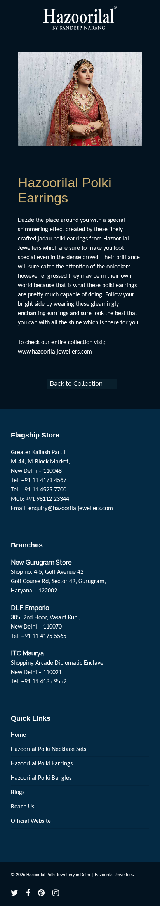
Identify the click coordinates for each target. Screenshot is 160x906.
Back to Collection (76, 383)
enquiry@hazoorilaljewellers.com (70, 508)
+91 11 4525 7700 (43, 490)
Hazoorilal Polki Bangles (41, 778)
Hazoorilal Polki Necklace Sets (48, 749)
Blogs (17, 792)
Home (18, 735)
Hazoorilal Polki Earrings (42, 764)
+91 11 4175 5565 (43, 636)
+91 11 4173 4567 (43, 480)
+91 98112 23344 (47, 499)
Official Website (31, 821)
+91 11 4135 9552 (43, 682)
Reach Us (22, 807)
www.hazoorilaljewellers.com (55, 352)
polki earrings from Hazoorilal (91, 239)
